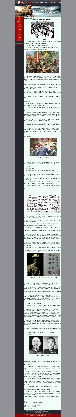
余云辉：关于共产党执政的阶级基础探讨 (32, 405)
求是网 (47, 411)
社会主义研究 (32, 18)
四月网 (35, 411)
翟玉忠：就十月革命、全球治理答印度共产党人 (33, 402)
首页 (28, 18)
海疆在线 (39, 412)
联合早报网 (40, 410)
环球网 (28, 411)
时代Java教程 (45, 410)
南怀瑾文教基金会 (39, 411)
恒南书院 (36, 412)
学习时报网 (44, 411)
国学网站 (30, 410)
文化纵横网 (31, 411)
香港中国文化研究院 (35, 410)
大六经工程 (26, 410)
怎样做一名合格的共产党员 (29, 408)
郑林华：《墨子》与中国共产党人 (31, 406)
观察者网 (49, 410)
